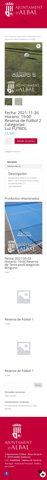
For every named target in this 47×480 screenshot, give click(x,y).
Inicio (7, 36)
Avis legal (9, 463)
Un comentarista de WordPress (17, 406)
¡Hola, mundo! (10, 396)
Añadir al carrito (26, 141)
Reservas (13, 36)
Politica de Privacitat (23, 463)
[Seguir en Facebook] (7, 473)
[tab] (23, 162)
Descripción (12, 162)
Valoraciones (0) (13, 166)
